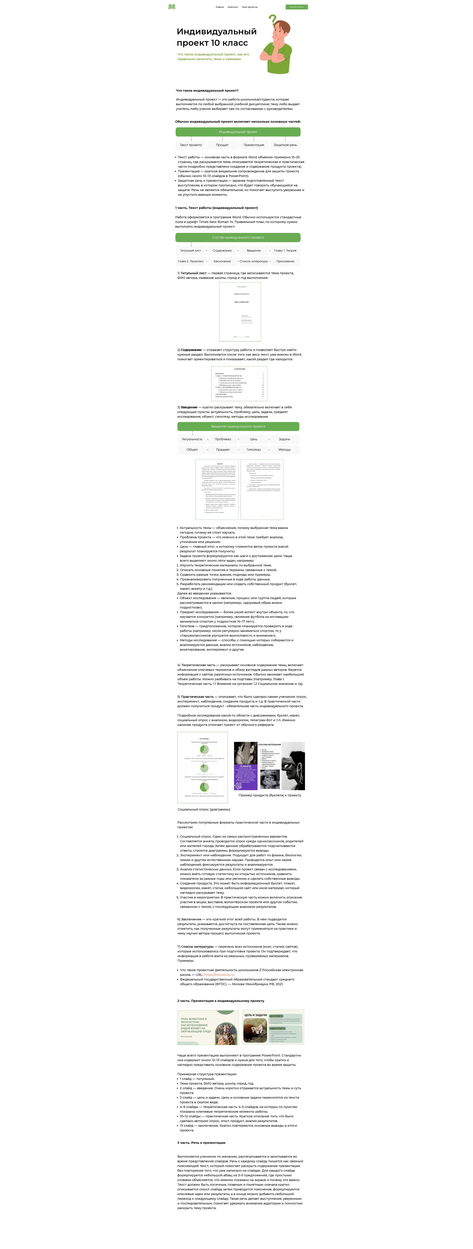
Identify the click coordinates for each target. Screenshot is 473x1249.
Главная (220, 7)
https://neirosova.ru (219, 975)
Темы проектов (249, 7)
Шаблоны (233, 7)
